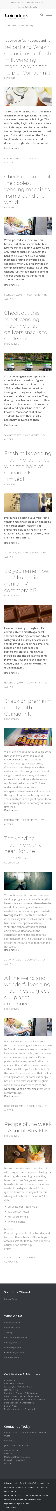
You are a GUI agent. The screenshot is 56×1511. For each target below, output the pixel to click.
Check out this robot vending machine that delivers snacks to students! (25, 326)
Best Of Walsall (11, 1405)
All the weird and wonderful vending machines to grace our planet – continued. (27, 991)
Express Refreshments (27, 7)
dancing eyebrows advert (33, 636)
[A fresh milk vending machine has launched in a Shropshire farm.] (28, 502)
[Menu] (47, 14)
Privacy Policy (10, 1299)
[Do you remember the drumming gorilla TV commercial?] (28, 614)
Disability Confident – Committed (19, 1409)
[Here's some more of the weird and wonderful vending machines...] (28, 225)
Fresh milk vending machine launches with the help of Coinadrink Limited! (27, 466)
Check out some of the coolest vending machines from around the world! (27, 189)
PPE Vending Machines (15, 1352)
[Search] (40, 14)
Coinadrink (17, 135)
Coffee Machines (12, 1327)
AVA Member (10, 1380)
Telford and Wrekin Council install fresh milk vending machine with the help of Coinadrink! (27, 60)
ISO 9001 (8, 1386)
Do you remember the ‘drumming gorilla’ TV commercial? (27, 580)
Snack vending (13, 376)
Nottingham (11, 915)
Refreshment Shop (35, 2)
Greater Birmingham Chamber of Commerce (25, 1399)
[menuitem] (17, 2)
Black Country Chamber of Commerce (21, 1396)
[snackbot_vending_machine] (28, 362)
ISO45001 (27, 1386)
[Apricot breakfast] (28, 1154)
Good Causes (12, 863)
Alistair (8, 162)
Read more (10, 148)
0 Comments (31, 158)
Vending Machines (13, 1322)
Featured (9, 78)
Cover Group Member (14, 1383)
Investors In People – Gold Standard (21, 1393)
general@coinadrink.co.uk (16, 1445)
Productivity (11, 344)
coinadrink (11, 1262)
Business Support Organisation (19, 1402)
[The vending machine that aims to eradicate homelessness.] (28, 881)
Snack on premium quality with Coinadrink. (27, 707)
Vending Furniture (12, 1342)
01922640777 (10, 1440)
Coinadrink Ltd (17, 2)
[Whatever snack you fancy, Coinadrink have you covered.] (28, 737)
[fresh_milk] (28, 96)
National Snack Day (15, 759)
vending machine (14, 522)
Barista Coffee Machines (15, 1337)
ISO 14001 (17, 1386)
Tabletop (8, 1332)
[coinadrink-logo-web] (23, 15)
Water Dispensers (12, 1347)
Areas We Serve (11, 1357)
